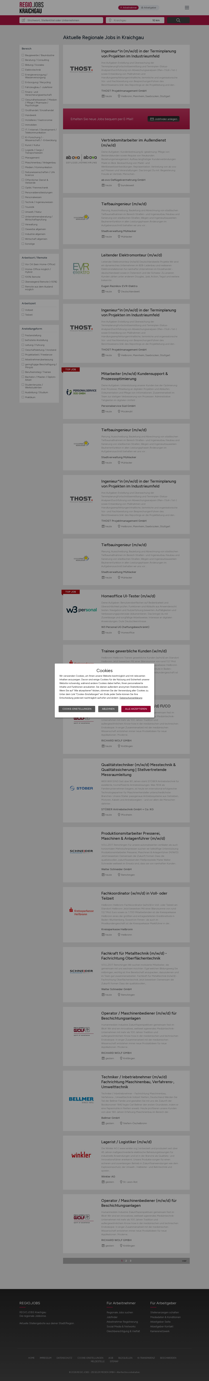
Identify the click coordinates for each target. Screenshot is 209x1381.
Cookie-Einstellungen (76, 709)
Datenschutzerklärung (130, 698)
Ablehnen (108, 709)
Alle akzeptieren (136, 709)
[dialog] (104, 691)
